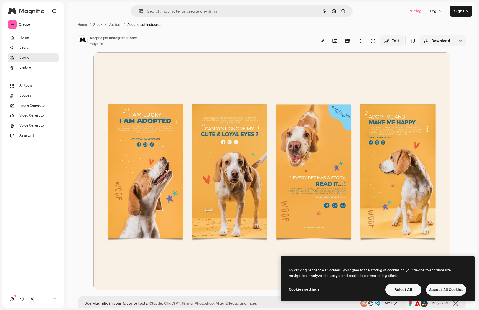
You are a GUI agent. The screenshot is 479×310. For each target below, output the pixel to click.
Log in (435, 11)
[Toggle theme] (32, 298)
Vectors (115, 24)
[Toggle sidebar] (54, 11)
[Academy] (22, 298)
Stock (98, 24)
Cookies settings (304, 289)
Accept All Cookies (446, 289)
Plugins (437, 303)
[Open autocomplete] (138, 11)
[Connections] (12, 298)
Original (129, 63)
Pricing (415, 11)
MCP (389, 303)
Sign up (461, 11)
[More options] (360, 40)
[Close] (455, 303)
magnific (96, 44)
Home (82, 24)
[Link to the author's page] (83, 41)
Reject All (403, 289)
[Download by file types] (460, 40)
